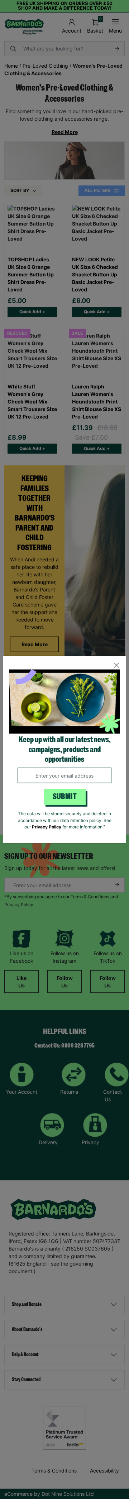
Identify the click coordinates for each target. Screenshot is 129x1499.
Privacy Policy (46, 827)
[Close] (116, 665)
